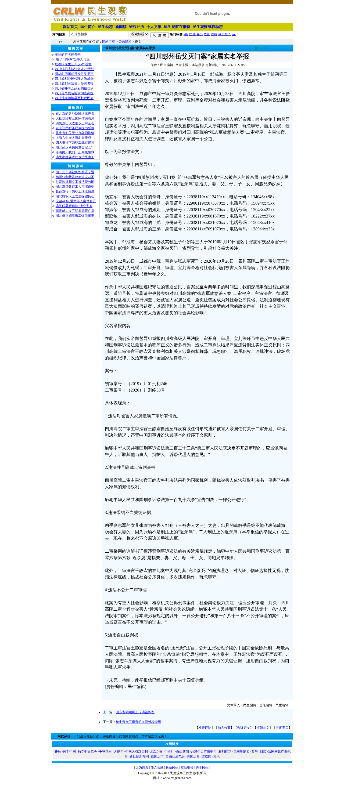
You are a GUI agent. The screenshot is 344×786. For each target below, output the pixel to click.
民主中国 (69, 752)
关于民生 (202, 767)
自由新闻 (182, 752)
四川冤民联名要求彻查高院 (74, 93)
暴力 (199, 34)
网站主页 (108, 42)
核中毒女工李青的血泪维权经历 (138, 722)
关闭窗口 (282, 728)
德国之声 (157, 756)
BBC (263, 752)
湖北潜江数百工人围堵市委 (75, 187)
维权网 (206, 756)
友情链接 (187, 767)
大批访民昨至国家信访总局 (75, 118)
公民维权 (125, 42)
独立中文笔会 (87, 752)
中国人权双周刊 (136, 752)
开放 (58, 752)
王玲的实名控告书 (68, 54)
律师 (192, 34)
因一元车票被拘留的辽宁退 (75, 172)
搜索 (159, 35)
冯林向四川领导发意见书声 (74, 74)
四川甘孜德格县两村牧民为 (74, 98)
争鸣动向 (105, 752)
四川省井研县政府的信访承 (74, 88)
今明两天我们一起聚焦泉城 (75, 152)
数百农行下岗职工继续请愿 (75, 191)
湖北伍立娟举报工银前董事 (75, 216)
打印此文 (262, 728)
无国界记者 (241, 752)
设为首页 (141, 767)
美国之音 (193, 756)
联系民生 (172, 767)
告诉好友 (243, 728)
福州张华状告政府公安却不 (75, 177)
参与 (254, 752)
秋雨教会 (224, 34)
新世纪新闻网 (139, 756)
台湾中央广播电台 (204, 752)
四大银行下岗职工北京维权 (75, 142)
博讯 (216, 756)
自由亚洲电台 (175, 756)
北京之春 (156, 752)
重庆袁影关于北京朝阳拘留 (75, 133)
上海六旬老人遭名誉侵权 (73, 138)
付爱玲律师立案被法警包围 (75, 182)
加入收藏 (224, 728)
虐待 (214, 34)
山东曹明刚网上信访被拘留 (135, 712)
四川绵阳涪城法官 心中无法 (74, 69)
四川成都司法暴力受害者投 (74, 83)
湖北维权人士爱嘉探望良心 (75, 196)
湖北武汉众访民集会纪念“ (74, 147)
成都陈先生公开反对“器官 (73, 64)
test (234, 34)
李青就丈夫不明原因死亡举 (75, 211)
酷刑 (207, 34)
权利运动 (224, 752)
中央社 (169, 752)
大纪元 (118, 752)
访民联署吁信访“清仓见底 (74, 206)
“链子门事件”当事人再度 (72, 59)
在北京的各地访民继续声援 (75, 113)
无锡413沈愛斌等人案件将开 (76, 201)
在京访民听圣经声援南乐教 (75, 128)
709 (186, 34)
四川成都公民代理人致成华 (74, 79)
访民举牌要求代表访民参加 (75, 157)
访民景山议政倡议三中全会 (75, 123)
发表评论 (204, 728)
